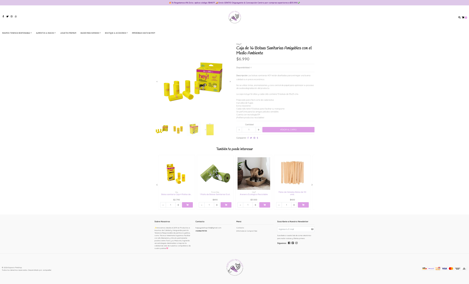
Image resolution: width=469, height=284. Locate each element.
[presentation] (157, 81)
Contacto (240, 228)
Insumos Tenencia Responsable (16, 33)
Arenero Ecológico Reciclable (254, 194)
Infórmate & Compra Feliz (246, 231)
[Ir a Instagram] (11, 16)
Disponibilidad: (243, 67)
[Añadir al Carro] (187, 205)
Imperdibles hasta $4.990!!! (143, 33)
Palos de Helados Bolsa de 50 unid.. (292, 193)
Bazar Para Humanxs (90, 33)
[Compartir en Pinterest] (254, 138)
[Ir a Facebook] (3, 16)
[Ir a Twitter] (7, 16)
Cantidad (249, 124)
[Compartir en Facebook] (248, 138)
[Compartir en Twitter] (251, 138)
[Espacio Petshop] (234, 17)
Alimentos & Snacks (45, 33)
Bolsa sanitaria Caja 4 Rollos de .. (176, 194)
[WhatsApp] (16, 16)
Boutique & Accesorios (115, 33)
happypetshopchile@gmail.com (208, 228)
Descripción (241, 75)
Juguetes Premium (68, 33)
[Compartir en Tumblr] (257, 138)
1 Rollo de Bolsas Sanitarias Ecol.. (215, 194)
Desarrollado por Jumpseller (39, 270)
